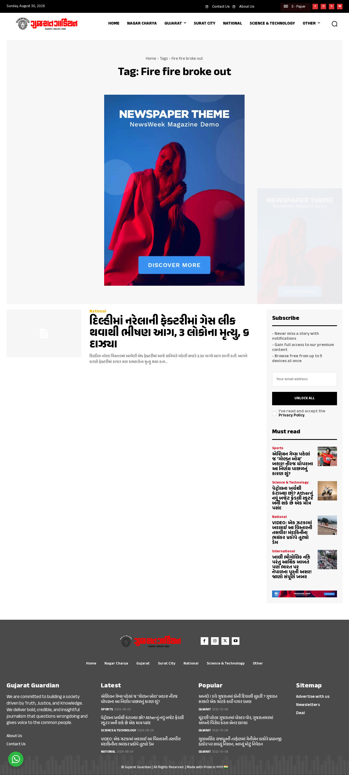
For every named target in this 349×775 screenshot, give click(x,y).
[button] (334, 24)
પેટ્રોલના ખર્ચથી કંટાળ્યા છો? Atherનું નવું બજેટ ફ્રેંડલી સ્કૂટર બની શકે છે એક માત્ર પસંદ (292, 498)
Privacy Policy (291, 415)
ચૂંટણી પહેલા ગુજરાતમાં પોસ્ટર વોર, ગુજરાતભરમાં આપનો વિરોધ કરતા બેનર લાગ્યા (235, 721)
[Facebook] (315, 6)
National (97, 311)
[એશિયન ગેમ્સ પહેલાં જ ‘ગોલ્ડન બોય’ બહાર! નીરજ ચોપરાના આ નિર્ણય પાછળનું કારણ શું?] (327, 456)
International (283, 551)
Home (151, 59)
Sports (277, 448)
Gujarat (204, 709)
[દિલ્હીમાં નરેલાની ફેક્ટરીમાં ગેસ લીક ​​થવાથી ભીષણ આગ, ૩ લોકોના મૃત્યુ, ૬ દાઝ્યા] (44, 333)
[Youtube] (339, 6)
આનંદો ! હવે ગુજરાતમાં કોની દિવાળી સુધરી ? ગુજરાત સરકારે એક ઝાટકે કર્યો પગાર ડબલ (237, 699)
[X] (331, 6)
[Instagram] (323, 6)
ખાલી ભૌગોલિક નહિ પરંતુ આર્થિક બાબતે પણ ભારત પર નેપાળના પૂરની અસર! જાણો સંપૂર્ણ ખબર (292, 567)
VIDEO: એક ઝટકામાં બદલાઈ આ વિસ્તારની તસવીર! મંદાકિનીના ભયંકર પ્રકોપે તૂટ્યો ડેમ (292, 533)
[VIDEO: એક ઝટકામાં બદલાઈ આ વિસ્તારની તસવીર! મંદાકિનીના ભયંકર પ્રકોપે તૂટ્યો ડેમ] (327, 525)
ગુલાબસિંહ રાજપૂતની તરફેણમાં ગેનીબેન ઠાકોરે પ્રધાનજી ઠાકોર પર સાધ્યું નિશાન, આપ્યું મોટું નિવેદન (240, 742)
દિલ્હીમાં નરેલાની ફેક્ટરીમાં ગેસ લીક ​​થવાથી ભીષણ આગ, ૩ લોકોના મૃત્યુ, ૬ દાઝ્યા (169, 333)
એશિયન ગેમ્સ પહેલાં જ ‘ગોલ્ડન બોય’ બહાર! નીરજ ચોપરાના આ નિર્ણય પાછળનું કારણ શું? (292, 464)
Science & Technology (290, 483)
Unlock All (304, 398)
